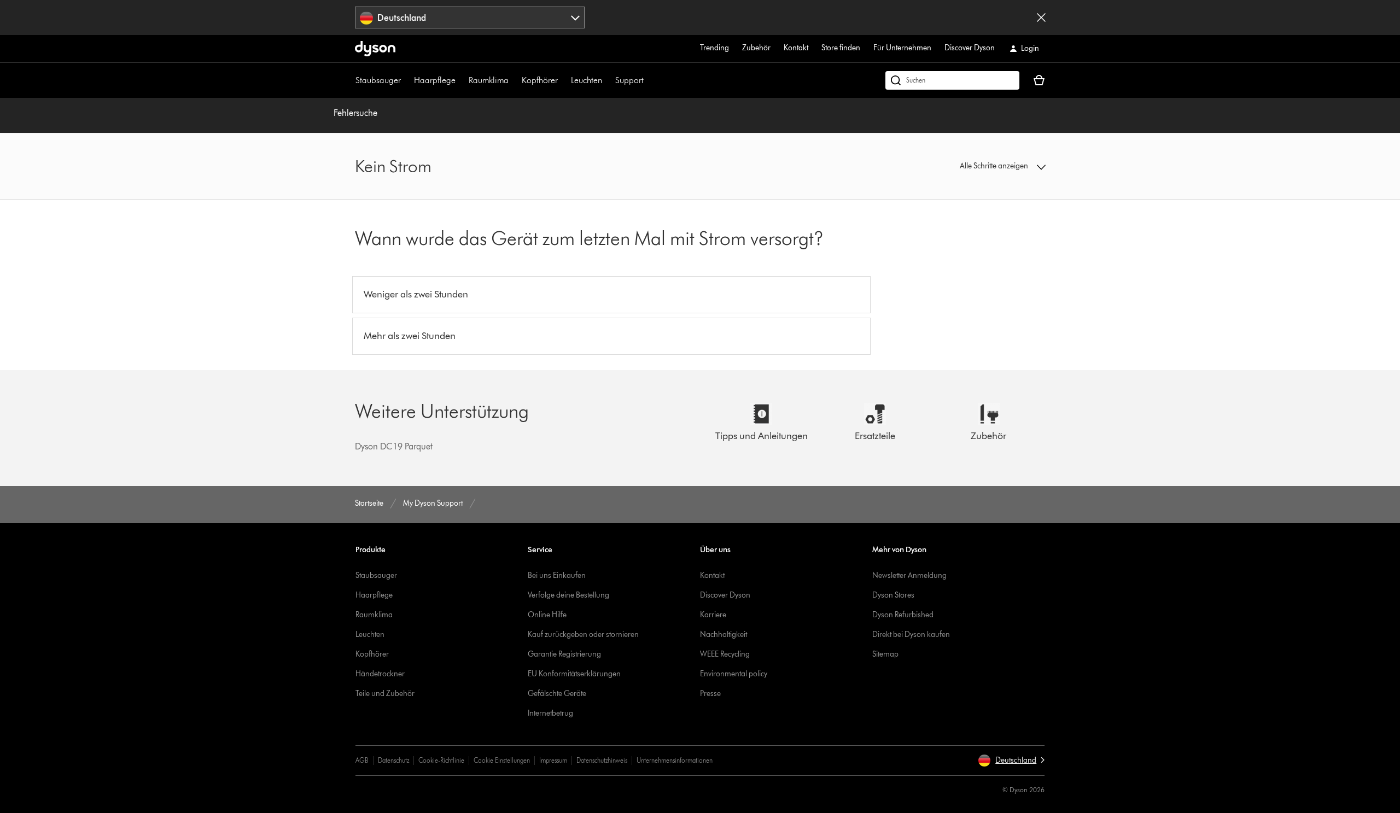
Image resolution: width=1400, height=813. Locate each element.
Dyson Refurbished (903, 614)
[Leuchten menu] (607, 80)
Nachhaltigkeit (723, 634)
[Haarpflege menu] (461, 80)
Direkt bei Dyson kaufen (911, 634)
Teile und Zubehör (385, 693)
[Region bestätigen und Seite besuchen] (1041, 17)
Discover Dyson (969, 47)
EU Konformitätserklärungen (574, 674)
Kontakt (796, 47)
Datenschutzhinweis (601, 760)
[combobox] (470, 17)
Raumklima (489, 80)
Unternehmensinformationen (675, 760)
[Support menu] (649, 80)
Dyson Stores (893, 595)
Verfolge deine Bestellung (568, 595)
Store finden (840, 47)
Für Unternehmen (902, 47)
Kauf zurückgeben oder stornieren (583, 634)
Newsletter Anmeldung (909, 575)
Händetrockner (380, 674)
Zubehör (756, 47)
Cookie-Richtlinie (441, 760)
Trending (714, 47)
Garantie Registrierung (564, 654)
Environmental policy (733, 674)
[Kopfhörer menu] (563, 80)
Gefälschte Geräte (557, 693)
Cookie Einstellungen (502, 760)
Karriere (713, 614)
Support (629, 80)
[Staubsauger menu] (406, 80)
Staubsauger (378, 80)
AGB (362, 760)
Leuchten (586, 80)
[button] (965, 166)
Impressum (553, 760)
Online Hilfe (547, 614)
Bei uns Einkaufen (557, 575)
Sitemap (885, 654)
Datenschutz (393, 760)
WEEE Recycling (725, 654)
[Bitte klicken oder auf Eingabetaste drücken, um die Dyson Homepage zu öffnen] (375, 48)
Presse (710, 693)
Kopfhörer (540, 80)
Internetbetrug (550, 713)
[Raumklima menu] (514, 80)
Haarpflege (435, 80)
